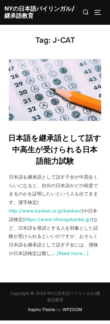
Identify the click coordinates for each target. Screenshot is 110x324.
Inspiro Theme (41, 309)
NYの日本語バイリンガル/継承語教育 (39, 12)
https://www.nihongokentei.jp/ (58, 219)
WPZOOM (72, 309)
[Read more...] (73, 253)
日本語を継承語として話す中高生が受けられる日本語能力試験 (54, 149)
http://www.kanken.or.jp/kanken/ (45, 211)
